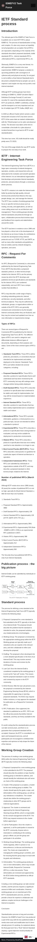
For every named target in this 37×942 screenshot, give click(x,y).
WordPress (19, 940)
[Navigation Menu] (33, 5)
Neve (3, 940)
